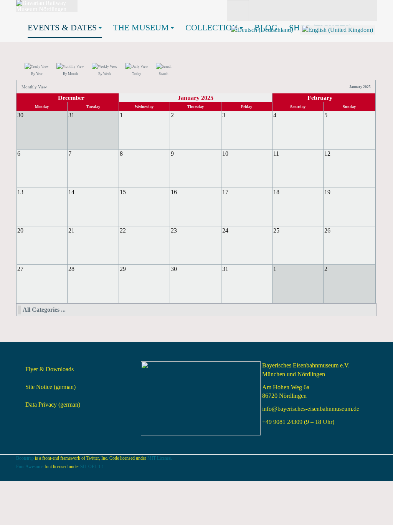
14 (71, 192)
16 (174, 192)
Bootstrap (25, 458)
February (319, 98)
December (71, 98)
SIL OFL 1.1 (92, 466)
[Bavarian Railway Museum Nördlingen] (47, 6)
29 (123, 269)
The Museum (141, 27)
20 (20, 230)
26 (327, 230)
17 (225, 192)
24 (225, 230)
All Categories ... (44, 309)
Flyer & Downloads (49, 369)
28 (71, 269)
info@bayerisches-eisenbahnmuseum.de (310, 408)
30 (174, 269)
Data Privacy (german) (52, 404)
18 (276, 192)
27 (20, 269)
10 (225, 153)
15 (123, 192)
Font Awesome (29, 466)
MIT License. (159, 458)
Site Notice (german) (50, 387)
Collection (211, 27)
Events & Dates (62, 27)
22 (123, 230)
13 (20, 192)
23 (174, 230)
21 (71, 230)
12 (327, 153)
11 (276, 153)
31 (225, 269)
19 (327, 192)
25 (276, 230)
